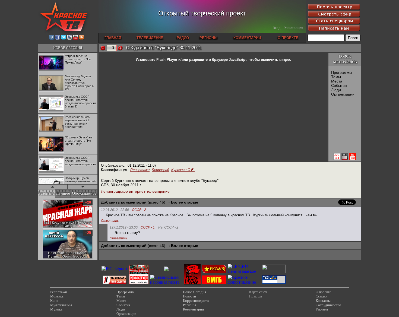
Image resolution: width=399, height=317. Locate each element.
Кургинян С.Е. (183, 170)
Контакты (323, 301)
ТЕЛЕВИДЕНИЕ (150, 38)
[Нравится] (120, 48)
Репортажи (140, 170)
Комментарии (193, 309)
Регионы (189, 305)
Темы (336, 77)
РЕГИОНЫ (208, 38)
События (339, 85)
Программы (341, 72)
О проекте (323, 292)
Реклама (322, 309)
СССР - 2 (139, 210)
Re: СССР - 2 (168, 227)
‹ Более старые (183, 202)
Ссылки (321, 296)
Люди (336, 90)
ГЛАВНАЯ (112, 38)
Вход (276, 28)
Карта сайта (258, 292)
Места (336, 81)
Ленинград (160, 170)
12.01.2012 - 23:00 (124, 227)
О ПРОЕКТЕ (288, 38)
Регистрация (293, 28)
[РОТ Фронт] (115, 268)
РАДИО (183, 38)
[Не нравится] (102, 48)
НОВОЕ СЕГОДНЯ (67, 48)
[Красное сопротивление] (244, 282)
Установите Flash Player (156, 60)
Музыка (56, 309)
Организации (342, 94)
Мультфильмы (61, 305)
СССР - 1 (148, 227)
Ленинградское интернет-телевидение (135, 191)
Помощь (255, 296)
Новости (189, 296)
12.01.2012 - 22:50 (115, 210)
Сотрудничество (328, 305)
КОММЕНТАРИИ (247, 38)
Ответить (110, 221)
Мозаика (57, 296)
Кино (54, 301)
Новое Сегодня (194, 292)
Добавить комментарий (124, 202)
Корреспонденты (196, 301)
